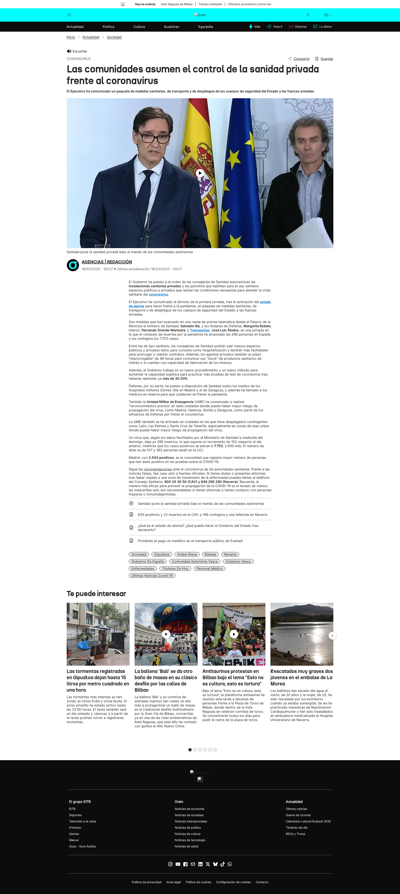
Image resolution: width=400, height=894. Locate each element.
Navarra (230, 554)
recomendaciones (158, 469)
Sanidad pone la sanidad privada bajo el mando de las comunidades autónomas (201, 503)
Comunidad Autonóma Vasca (195, 561)
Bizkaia (210, 554)
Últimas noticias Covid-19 (152, 575)
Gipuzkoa (161, 554)
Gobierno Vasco (238, 561)
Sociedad (138, 554)
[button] (332, 636)
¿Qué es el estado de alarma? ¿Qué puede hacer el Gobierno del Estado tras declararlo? (198, 527)
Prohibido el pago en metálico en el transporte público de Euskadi (190, 541)
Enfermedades (142, 568)
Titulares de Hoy (175, 568)
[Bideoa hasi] (200, 173)
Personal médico (209, 568)
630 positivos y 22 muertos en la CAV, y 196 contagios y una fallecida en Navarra (202, 514)
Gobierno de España (147, 561)
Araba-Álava (187, 554)
